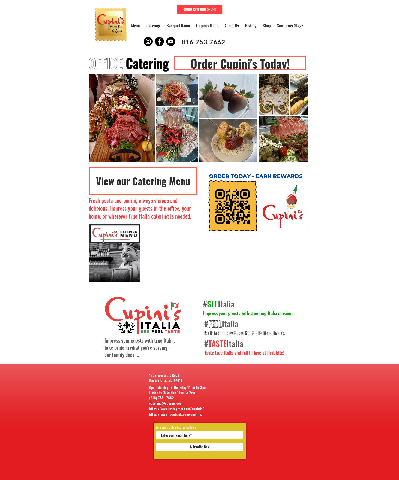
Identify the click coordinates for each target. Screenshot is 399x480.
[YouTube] (170, 41)
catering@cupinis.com (166, 403)
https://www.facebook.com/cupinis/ (176, 414)
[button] (153, 25)
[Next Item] (300, 118)
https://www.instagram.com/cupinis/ (176, 408)
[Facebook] (159, 41)
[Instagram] (148, 41)
